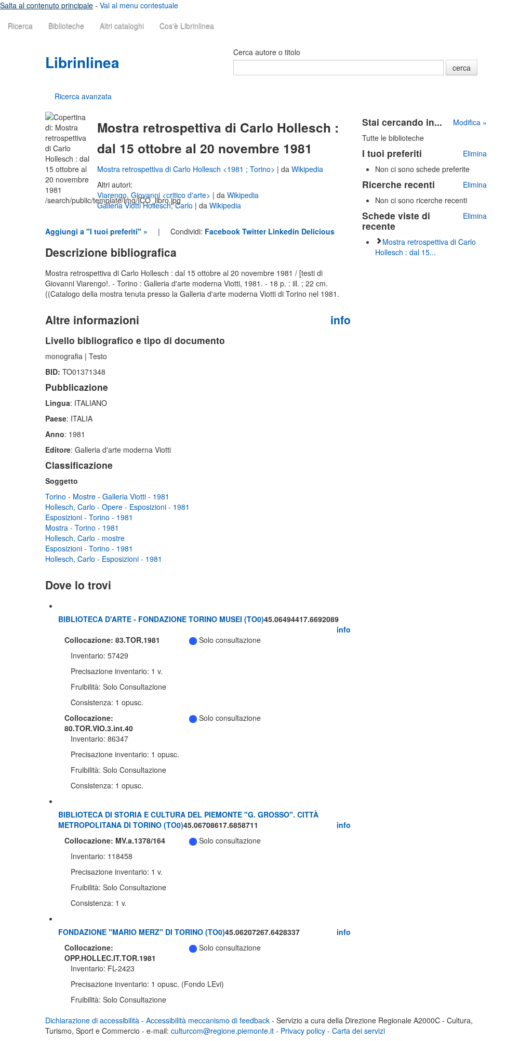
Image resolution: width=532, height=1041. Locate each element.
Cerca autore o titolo (266, 52)
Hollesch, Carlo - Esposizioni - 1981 (103, 559)
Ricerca (20, 26)
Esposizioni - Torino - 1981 (89, 517)
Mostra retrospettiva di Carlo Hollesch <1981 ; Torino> (187, 169)
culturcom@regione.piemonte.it (222, 1030)
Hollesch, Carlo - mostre (85, 538)
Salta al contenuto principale (46, 5)
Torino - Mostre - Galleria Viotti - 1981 (107, 496)
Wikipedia (307, 169)
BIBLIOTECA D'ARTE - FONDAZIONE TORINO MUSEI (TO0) (161, 619)
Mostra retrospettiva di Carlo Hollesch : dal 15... (425, 246)
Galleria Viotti (120, 205)
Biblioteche (66, 26)
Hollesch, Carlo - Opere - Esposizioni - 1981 (117, 507)
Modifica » (470, 122)
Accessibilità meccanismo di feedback (208, 1020)
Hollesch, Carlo (169, 205)
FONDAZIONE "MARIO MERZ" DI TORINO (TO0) (141, 932)
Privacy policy (303, 1030)
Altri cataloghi (122, 26)
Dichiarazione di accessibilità (92, 1020)
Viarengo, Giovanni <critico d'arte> (154, 195)
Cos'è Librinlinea (186, 26)
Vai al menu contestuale (139, 5)
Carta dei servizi (358, 1030)
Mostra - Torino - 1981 (82, 527)
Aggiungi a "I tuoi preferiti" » (96, 231)
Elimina (475, 153)
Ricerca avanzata (83, 96)
